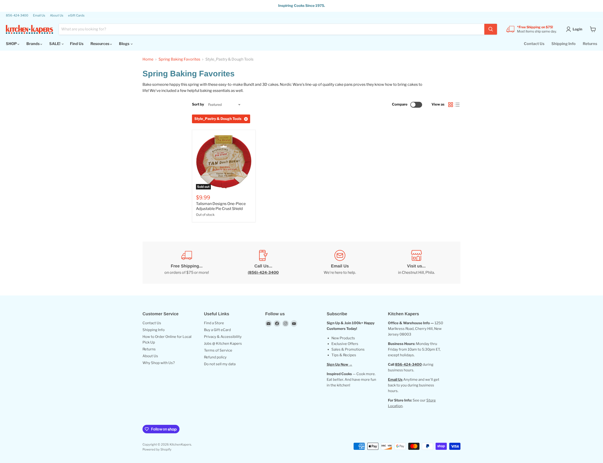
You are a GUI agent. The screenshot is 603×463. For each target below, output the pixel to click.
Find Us (76, 43)
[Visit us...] (416, 262)
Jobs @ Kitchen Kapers (223, 343)
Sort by (198, 104)
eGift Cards (76, 15)
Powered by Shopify (157, 449)
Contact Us (534, 43)
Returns (590, 43)
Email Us (39, 15)
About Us (56, 15)
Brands (33, 43)
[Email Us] (340, 262)
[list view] (457, 104)
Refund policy (215, 357)
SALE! (55, 43)
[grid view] (450, 104)
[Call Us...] (263, 262)
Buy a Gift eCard (217, 330)
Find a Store (214, 323)
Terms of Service (218, 350)
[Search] (490, 29)
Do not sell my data (220, 364)
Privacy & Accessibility (223, 337)
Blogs (124, 43)
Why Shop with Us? (159, 363)
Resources (100, 43)
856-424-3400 (17, 15)
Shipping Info (563, 43)
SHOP (11, 43)
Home (148, 59)
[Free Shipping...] (186, 262)
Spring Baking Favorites (179, 59)
